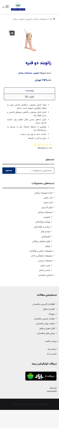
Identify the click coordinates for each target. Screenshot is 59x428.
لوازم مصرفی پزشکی (41, 241)
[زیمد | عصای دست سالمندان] (18, 7)
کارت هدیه (47, 202)
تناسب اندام (44, 270)
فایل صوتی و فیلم (47, 328)
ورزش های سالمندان (46, 333)
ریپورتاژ (52, 314)
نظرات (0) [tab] (29, 97)
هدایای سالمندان (45, 275)
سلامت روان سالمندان (45, 323)
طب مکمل (48, 197)
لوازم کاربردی (47, 207)
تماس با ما (52, 354)
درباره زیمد (52, 349)
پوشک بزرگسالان (42, 222)
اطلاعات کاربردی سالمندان (44, 304)
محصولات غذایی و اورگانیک (40, 251)
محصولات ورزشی (45, 260)
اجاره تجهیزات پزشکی (43, 193)
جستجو (9, 170)
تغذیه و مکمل (49, 309)
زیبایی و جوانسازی (42, 226)
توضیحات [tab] (29, 90)
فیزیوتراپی (45, 236)
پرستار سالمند (51, 341)
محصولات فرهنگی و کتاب (41, 255)
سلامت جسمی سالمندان (44, 318)
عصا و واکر (45, 231)
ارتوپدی (29, 19)
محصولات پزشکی (40, 19)
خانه (51, 19)
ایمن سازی (45, 265)
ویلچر (47, 246)
